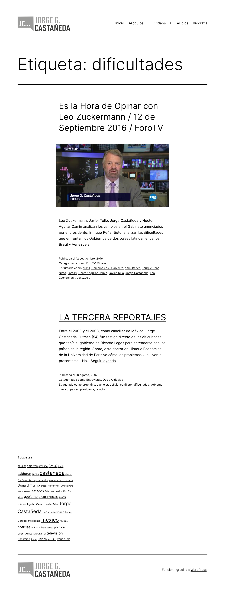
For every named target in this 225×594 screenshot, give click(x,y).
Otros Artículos (113, 379)
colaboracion (42, 480)
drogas (44, 486)
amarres (32, 466)
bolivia (114, 384)
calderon (24, 474)
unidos (42, 539)
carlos (35, 473)
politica (59, 527)
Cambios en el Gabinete (107, 268)
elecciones (54, 485)
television (55, 533)
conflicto (126, 384)
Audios (182, 23)
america (43, 465)
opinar (34, 527)
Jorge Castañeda (137, 273)
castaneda (52, 473)
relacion (101, 389)
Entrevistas (93, 379)
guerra (62, 496)
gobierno (156, 384)
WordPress (199, 570)
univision (51, 539)
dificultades (132, 268)
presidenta (87, 389)
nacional (64, 521)
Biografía (200, 23)
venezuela (83, 277)
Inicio (119, 23)
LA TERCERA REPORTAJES (112, 317)
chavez (68, 474)
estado (27, 491)
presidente (25, 533)
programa (39, 533)
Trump (34, 539)
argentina (89, 384)
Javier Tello (116, 273)
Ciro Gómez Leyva (26, 480)
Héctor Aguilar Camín (92, 273)
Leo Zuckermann (53, 512)
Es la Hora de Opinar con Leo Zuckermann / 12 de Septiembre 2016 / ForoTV (111, 117)
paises (74, 389)
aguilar (22, 466)
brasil (86, 268)
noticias (24, 527)
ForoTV (90, 263)
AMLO (53, 466)
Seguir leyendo (103, 361)
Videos (160, 23)
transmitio (24, 539)
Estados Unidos (53, 491)
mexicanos (34, 520)
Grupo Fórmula (48, 496)
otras (42, 527)
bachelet (102, 384)
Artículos (136, 23)
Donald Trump (29, 485)
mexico (64, 389)
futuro (20, 497)
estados (38, 491)
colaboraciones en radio (61, 480)
